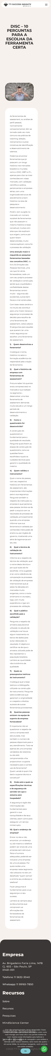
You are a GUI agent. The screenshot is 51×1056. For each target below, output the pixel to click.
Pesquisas (9, 1015)
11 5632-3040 (22, 977)
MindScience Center (15, 1022)
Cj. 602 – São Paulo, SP (17, 966)
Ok (25, 1051)
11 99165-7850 (24, 984)
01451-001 (8, 969)
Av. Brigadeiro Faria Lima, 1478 (22, 963)
